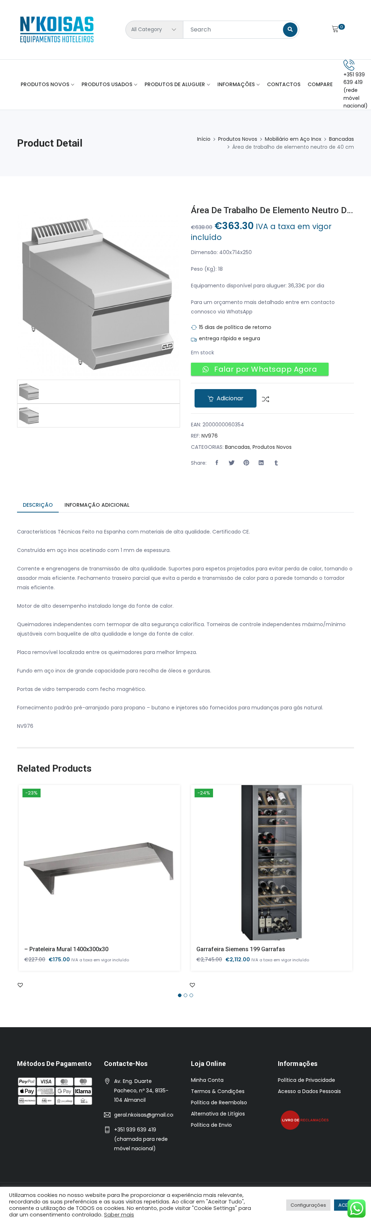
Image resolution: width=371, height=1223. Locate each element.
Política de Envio (211, 1125)
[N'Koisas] (57, 30)
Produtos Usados (107, 84)
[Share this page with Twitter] (231, 462)
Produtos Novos (45, 84)
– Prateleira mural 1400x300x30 (66, 949)
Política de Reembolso (219, 1102)
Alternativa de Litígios (218, 1113)
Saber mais (119, 1214)
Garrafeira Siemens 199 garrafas (240, 949)
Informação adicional (96, 505)
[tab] (38, 505)
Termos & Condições (218, 1091)
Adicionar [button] (89, 868)
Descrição (38, 505)
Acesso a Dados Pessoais (309, 1091)
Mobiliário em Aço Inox (293, 139)
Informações (236, 84)
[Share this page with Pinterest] (246, 462)
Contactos (283, 84)
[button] (216, 462)
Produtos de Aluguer (175, 84)
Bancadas (341, 139)
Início (203, 139)
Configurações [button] (308, 1205)
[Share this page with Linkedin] (261, 462)
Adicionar (229, 398)
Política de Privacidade (306, 1080)
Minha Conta (207, 1080)
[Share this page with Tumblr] (276, 462)
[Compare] (263, 398)
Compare (320, 84)
